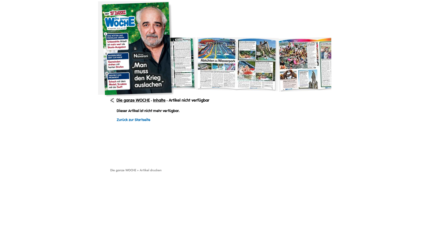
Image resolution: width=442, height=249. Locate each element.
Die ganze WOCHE (133, 100)
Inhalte (159, 100)
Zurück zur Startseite (133, 119)
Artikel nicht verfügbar (189, 100)
